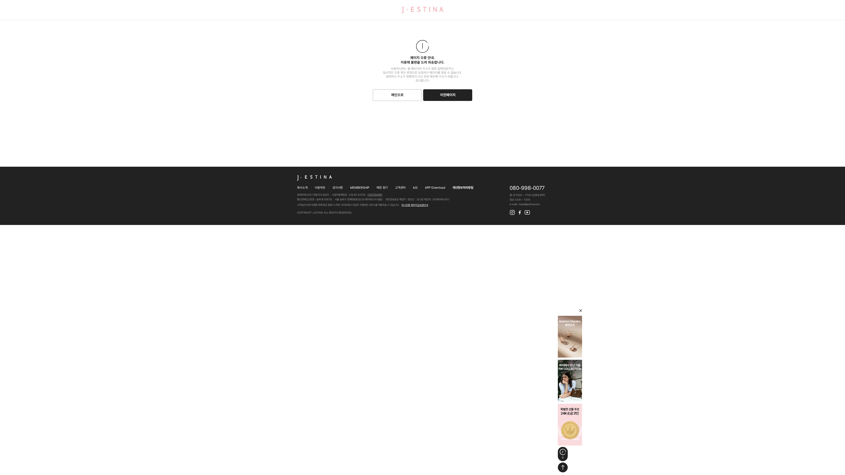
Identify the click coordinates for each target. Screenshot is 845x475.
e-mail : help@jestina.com (525, 204)
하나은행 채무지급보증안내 (414, 205)
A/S (415, 187)
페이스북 (519, 212)
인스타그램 (512, 212)
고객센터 (400, 187)
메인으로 (397, 95)
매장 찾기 (382, 187)
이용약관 (320, 187)
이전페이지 (448, 95)
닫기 (580, 310)
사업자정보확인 (374, 194)
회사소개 (302, 187)
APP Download (435, 187)
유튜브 (527, 212)
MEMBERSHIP (359, 187)
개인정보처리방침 (462, 187)
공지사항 (337, 187)
